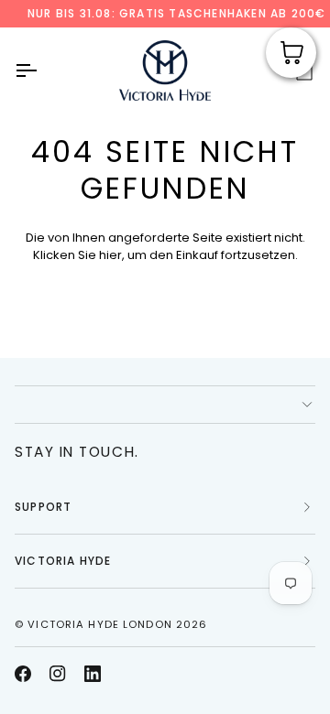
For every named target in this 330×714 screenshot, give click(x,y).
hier (110, 255)
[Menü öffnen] (42, 70)
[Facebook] (23, 673)
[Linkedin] (92, 673)
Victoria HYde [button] (63, 560)
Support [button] (43, 506)
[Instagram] (58, 673)
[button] (165, 404)
